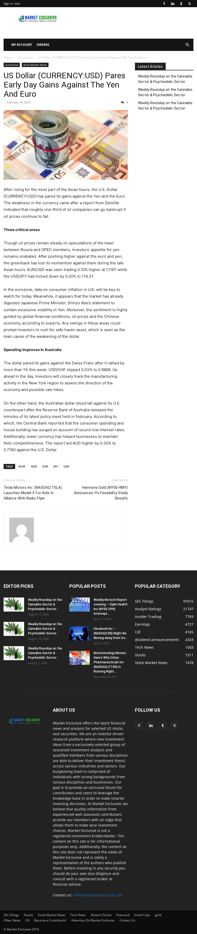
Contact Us (127, 920)
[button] (187, 44)
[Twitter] (189, 3)
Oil (27, 920)
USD (66, 466)
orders (43, 44)
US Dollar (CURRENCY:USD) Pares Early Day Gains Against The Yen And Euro (64, 85)
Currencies (25, 57)
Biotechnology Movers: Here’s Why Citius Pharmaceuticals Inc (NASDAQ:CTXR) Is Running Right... (110, 662)
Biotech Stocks (101, 915)
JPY (56, 466)
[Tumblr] (181, 3)
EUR (45, 466)
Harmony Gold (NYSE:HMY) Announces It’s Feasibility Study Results (101, 493)
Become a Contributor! (50, 920)
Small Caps (142, 915)
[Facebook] (164, 3)
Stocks (28, 915)
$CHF (21, 466)
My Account (21, 44)
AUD (34, 466)
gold (158, 915)
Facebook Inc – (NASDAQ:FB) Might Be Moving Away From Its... (110, 633)
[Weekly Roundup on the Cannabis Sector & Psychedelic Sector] (14, 605)
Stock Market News (35, 65)
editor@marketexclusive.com (98, 895)
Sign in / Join (12, 3)
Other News (12, 920)
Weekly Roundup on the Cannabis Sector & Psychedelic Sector (165, 79)
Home (8, 57)
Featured (122, 915)
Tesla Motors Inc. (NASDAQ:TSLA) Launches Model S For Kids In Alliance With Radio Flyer (33, 493)
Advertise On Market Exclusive (93, 920)
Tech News (78, 915)
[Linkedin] (172, 3)
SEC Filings (11, 915)
